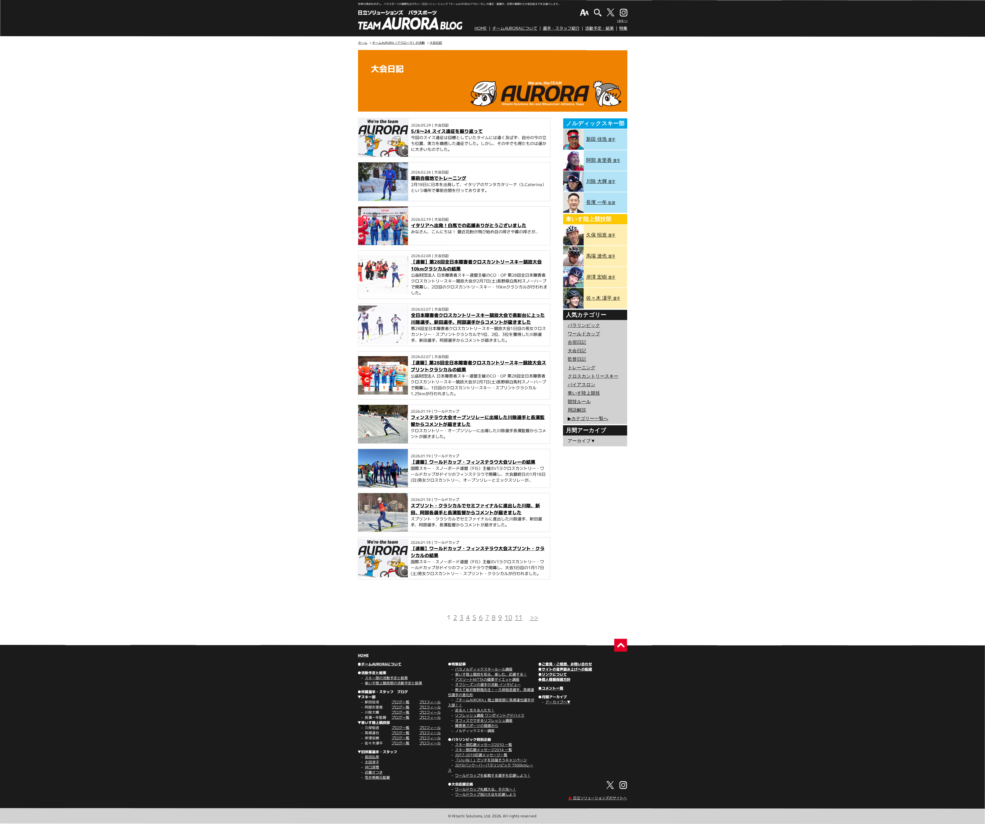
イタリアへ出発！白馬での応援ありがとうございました (468, 225)
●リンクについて (552, 674)
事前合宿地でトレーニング (438, 178)
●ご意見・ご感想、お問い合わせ (565, 664)
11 (519, 617)
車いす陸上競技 (584, 393)
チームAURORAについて (514, 28)
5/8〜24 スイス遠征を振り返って (447, 131)
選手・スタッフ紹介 (561, 28)
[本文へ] (622, 21)
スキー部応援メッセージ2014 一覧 (483, 749)
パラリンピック (584, 325)
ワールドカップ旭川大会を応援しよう (485, 794)
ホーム (362, 43)
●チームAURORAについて (379, 664)
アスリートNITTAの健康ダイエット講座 (487, 679)
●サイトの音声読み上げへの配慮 (565, 669)
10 (508, 617)
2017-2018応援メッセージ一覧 (481, 754)
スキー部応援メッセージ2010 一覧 (483, 744)
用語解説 (577, 410)
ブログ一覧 (400, 702)
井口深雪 (372, 767)
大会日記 (436, 43)
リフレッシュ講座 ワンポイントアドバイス (489, 715)
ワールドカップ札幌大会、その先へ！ (485, 789)
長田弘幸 (372, 756)
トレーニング (581, 367)
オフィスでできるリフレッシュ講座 (484, 720)
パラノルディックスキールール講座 (484, 669)
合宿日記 (577, 342)
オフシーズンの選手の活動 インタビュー (488, 684)
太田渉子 (372, 762)
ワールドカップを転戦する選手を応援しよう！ (492, 775)
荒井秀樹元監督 (377, 777)
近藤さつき (374, 772)
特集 (623, 28)
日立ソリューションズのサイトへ (597, 798)
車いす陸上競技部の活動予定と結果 (393, 683)
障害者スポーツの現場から (476, 725)
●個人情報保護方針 (554, 679)
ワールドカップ (584, 333)
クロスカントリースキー (593, 376)
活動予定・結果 (599, 28)
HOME (481, 28)
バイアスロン (581, 384)
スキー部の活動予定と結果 (386, 677)
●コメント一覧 (550, 688)
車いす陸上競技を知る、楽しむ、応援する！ (491, 674)
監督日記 (577, 359)
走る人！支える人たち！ (475, 710)
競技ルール (579, 401)
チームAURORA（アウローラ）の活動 (398, 43)
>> (534, 617)
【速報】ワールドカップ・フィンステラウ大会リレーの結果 (473, 462)
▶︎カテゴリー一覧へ (588, 418)
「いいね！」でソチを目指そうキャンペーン (491, 760)
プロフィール (430, 702)
